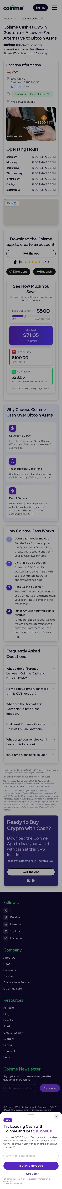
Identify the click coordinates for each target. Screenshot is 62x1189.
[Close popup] (56, 1116)
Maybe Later (31, 1173)
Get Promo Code (31, 1166)
